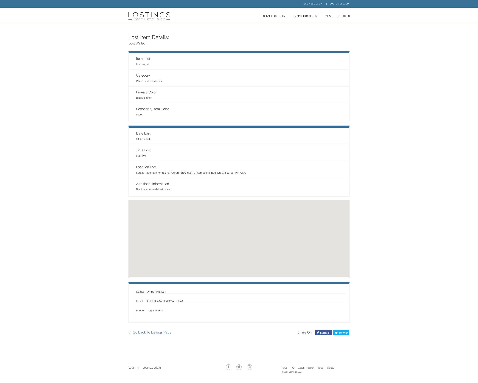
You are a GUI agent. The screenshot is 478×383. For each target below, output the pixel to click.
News (284, 368)
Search (311, 368)
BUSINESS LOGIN (313, 4)
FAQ (293, 368)
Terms (320, 368)
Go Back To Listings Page (152, 332)
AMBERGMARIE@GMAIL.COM (165, 301)
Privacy (330, 368)
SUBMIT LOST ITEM (274, 16)
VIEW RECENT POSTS (337, 16)
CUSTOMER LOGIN (340, 4)
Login (131, 368)
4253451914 (155, 311)
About (301, 368)
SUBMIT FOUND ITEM (305, 16)
